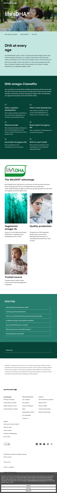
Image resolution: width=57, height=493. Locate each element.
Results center (42, 402)
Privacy (24, 480)
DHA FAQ (34, 34)
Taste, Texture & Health (10, 402)
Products (6, 8)
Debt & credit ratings (44, 412)
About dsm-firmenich (27, 397)
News (23, 409)
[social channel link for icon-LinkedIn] (37, 444)
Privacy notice (7, 457)
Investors (41, 397)
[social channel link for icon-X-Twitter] (51, 444)
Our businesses (7, 397)
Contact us (25, 418)
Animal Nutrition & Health (11, 409)
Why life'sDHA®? (24, 34)
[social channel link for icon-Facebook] (40, 444)
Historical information (45, 409)
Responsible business (28, 412)
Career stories (8, 430)
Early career (7, 436)
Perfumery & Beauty (9, 399)
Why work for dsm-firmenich (11, 424)
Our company (26, 399)
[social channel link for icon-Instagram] (48, 444)
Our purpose (25, 402)
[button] (51, 3)
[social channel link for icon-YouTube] (44, 444)
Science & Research (27, 406)
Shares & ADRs (43, 406)
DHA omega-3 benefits (11, 34)
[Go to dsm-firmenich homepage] (10, 3)
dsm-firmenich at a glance (46, 399)
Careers (6, 421)
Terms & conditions (9, 467)
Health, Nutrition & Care (10, 406)
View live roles (7, 427)
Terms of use (7, 462)
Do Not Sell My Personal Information (37, 480)
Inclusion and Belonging (10, 433)
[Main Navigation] (55, 3)
